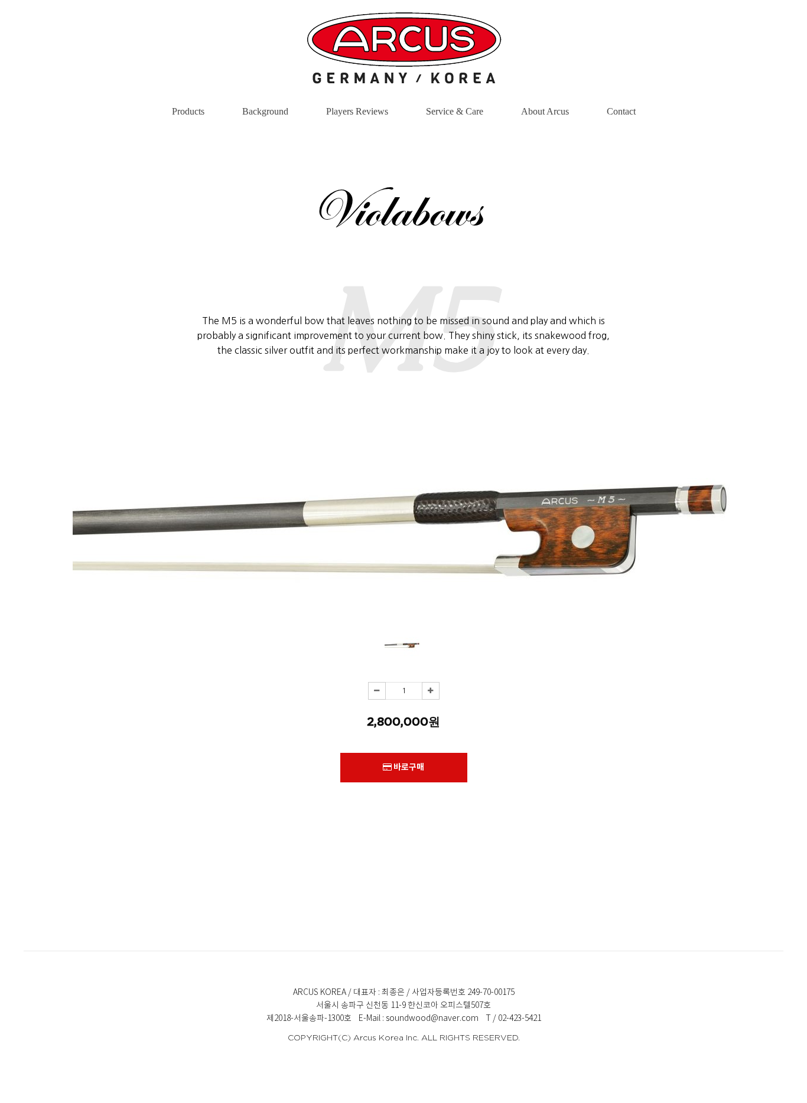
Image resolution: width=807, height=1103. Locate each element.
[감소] (377, 691)
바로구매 (408, 767)
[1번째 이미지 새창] (402, 659)
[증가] (431, 691)
